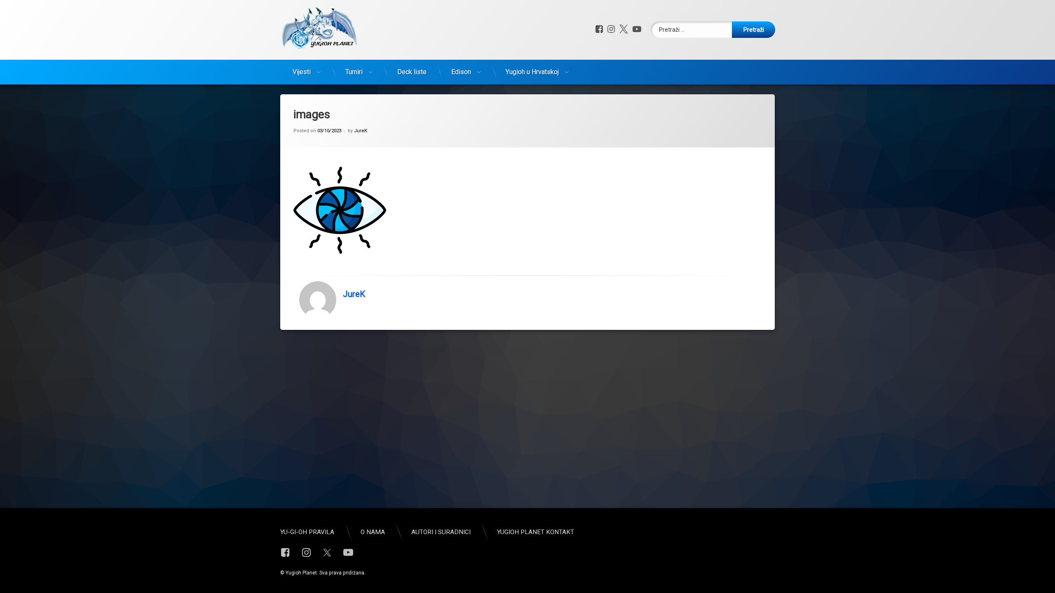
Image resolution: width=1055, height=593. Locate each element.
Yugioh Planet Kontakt (535, 532)
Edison (461, 72)
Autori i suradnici (441, 532)
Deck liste (412, 72)
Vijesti (302, 72)
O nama (373, 532)
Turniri (354, 72)
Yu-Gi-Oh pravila (307, 532)
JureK (360, 130)
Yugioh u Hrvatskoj (532, 72)
